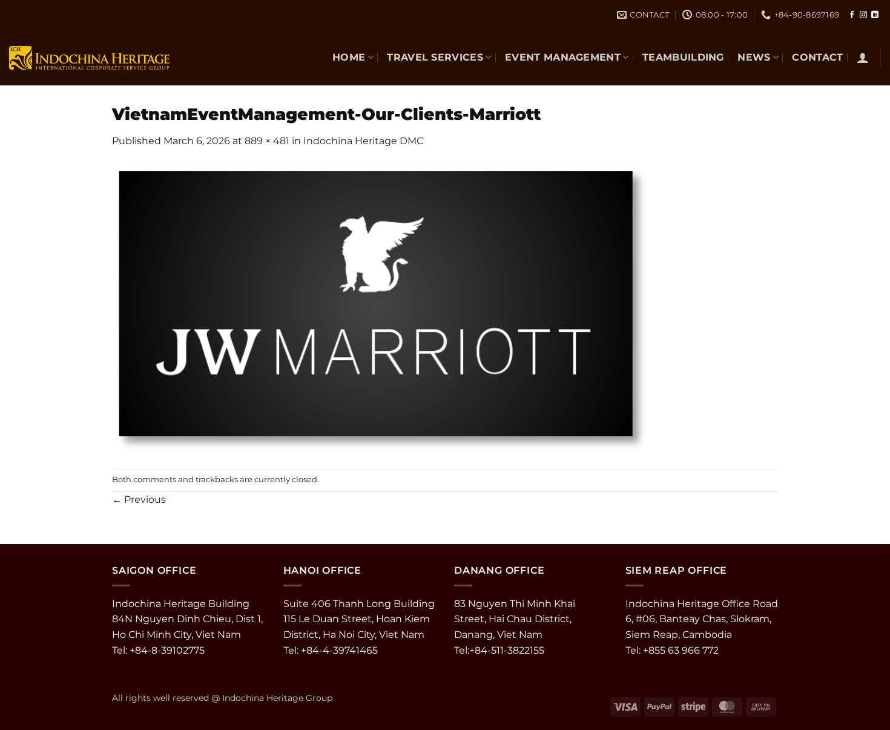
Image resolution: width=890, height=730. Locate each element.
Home (348, 57)
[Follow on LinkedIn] (874, 15)
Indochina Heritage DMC (363, 141)
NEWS (753, 57)
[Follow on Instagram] (863, 15)
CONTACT (817, 57)
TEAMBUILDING (683, 57)
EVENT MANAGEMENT (563, 57)
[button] (863, 57)
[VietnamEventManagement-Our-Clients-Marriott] (381, 308)
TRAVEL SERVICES (435, 57)
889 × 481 (267, 141)
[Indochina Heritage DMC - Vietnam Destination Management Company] (89, 57)
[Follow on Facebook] (851, 15)
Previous (139, 499)
